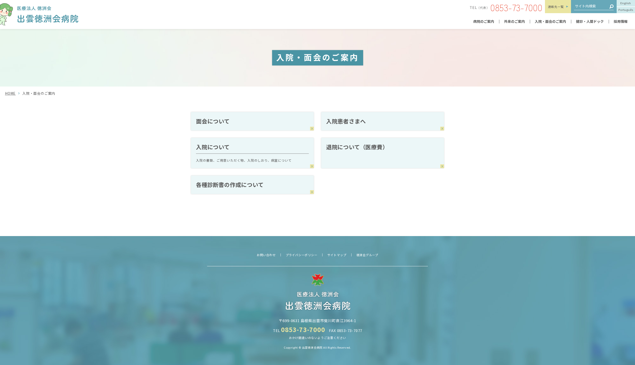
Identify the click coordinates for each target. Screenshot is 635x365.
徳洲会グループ (367, 255)
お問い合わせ (266, 255)
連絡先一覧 (556, 6)
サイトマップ (337, 255)
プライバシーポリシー (302, 255)
